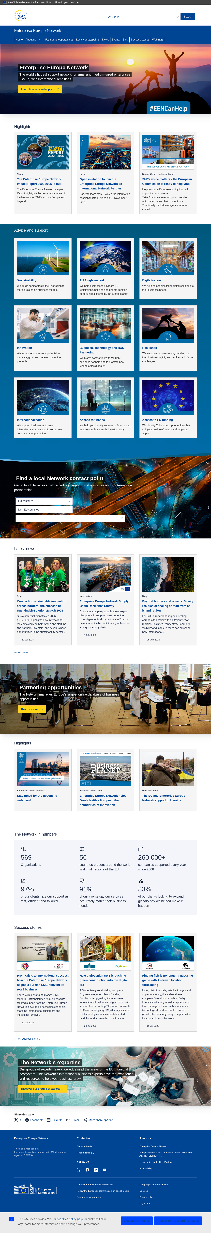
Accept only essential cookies (178, 1220)
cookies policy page (71, 1219)
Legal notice (145, 1203)
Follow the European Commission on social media (103, 1191)
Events (116, 39)
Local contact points (87, 39)
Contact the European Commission (95, 1184)
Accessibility (145, 1168)
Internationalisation (30, 420)
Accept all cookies (137, 1220)
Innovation (24, 347)
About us (31, 39)
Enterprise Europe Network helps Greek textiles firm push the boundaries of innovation (103, 800)
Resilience (149, 347)
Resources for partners (89, 1197)
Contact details (84, 1146)
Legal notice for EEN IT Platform (156, 1162)
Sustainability (26, 280)
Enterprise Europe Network (31, 1138)
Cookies (143, 1191)
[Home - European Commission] (21, 15)
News (105, 39)
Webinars (157, 39)
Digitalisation (151, 280)
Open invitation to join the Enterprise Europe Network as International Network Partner (101, 184)
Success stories (140, 39)
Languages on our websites (153, 1184)
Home (19, 39)
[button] (18, 1120)
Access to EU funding (157, 420)
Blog (125, 39)
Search (188, 16)
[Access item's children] (40, 40)
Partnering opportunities (59, 39)
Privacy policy (146, 1197)
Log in (115, 17)
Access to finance (92, 420)
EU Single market (92, 280)
